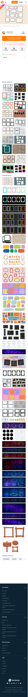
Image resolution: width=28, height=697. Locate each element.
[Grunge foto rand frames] (8, 89)
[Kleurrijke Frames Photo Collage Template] (8, 98)
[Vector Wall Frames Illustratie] (7, 159)
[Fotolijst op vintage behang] (19, 186)
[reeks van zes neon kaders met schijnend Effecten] (13, 579)
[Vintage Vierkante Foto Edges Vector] (9, 206)
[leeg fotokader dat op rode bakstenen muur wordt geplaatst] (8, 141)
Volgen (23, 33)
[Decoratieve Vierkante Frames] (19, 133)
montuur (14, 674)
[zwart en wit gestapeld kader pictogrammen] (7, 305)
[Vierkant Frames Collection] (19, 159)
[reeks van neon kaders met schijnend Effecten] (13, 427)
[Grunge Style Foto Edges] (7, 490)
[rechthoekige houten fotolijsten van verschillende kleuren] (7, 216)
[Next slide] (22, 674)
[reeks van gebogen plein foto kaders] (8, 550)
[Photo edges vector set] (8, 115)
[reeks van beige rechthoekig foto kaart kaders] (8, 499)
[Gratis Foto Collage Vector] (8, 177)
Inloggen (21, 2)
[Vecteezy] (2, 2)
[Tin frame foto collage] (9, 196)
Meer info (5, 59)
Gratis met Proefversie (14, 38)
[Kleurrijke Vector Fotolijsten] (7, 106)
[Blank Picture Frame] (8, 133)
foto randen (6, 674)
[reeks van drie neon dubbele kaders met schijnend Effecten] (13, 570)
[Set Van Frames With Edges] (8, 185)
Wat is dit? (14, 54)
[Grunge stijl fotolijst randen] (8, 150)
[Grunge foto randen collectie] (8, 507)
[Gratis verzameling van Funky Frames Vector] (8, 226)
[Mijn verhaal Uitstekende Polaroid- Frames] (18, 216)
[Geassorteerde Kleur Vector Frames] (8, 124)
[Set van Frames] (8, 238)
